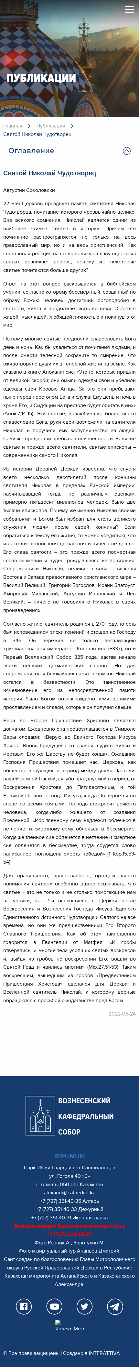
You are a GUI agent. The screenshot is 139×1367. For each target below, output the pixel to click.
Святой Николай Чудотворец (37, 134)
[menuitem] (69, 150)
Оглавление (31, 150)
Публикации (51, 126)
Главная (12, 126)
